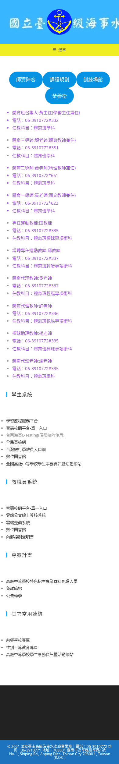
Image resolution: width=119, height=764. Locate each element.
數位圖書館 (16, 456)
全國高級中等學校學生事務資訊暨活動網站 (43, 463)
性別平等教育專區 (22, 647)
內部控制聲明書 (20, 536)
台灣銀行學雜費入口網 (26, 449)
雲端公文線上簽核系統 (26, 515)
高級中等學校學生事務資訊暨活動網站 (40, 654)
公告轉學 (14, 595)
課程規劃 (59, 79)
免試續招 (14, 588)
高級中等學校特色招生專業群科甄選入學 (42, 581)
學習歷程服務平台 (22, 420)
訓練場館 (93, 79)
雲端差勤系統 (18, 522)
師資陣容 (26, 79)
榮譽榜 (59, 96)
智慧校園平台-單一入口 (26, 428)
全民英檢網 (16, 442)
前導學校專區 (18, 640)
